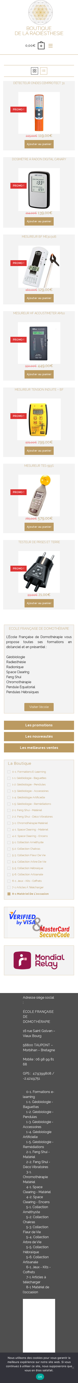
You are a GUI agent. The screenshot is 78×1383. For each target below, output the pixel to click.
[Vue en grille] (34, 70)
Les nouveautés (39, 736)
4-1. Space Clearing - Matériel (30, 829)
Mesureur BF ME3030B (39, 236)
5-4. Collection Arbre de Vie (29, 861)
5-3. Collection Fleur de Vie (29, 855)
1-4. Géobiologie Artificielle (28, 797)
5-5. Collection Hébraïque (27, 868)
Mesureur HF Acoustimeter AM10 (39, 313)
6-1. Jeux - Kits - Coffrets (27, 880)
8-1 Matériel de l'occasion (30, 893)
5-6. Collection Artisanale (27, 874)
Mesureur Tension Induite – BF (39, 389)
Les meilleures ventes (39, 748)
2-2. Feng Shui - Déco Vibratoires (32, 816)
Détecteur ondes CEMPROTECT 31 (39, 83)
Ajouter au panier (39, 144)
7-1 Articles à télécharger (28, 887)
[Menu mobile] (49, 45)
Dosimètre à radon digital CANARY (39, 159)
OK (40, 1376)
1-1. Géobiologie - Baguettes (29, 778)
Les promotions (39, 725)
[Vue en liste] (43, 70)
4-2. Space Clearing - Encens (30, 836)
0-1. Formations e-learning (29, 771)
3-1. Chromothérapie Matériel (30, 823)
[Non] (73, 1368)
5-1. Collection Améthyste (27, 842)
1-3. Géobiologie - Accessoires (30, 790)
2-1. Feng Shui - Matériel (27, 810)
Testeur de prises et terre (39, 542)
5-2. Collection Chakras (26, 848)
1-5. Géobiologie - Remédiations (31, 803)
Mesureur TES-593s (39, 465)
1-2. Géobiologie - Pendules (29, 784)
